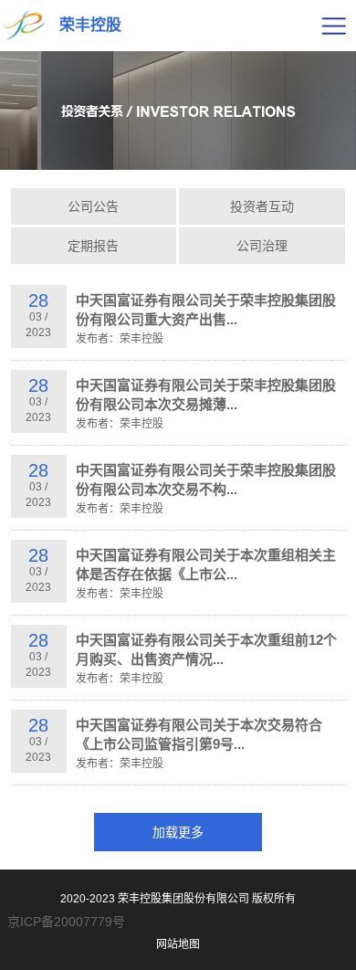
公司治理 (262, 245)
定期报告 (93, 245)
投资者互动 (262, 206)
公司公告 (93, 206)
